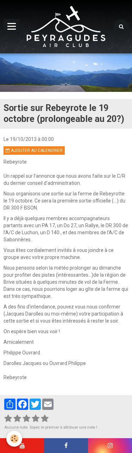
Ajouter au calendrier (36, 150)
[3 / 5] (26, 418)
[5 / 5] (45, 418)
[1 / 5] (8, 418)
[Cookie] (14, 439)
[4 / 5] (35, 418)
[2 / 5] (17, 418)
